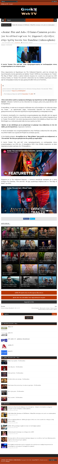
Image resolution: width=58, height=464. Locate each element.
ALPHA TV (11, 345)
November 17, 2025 (27, 94)
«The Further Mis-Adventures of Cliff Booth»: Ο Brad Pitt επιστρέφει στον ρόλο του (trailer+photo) (29, 235)
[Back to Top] (56, 460)
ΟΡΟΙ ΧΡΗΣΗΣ (9, 460)
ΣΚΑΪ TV (10, 351)
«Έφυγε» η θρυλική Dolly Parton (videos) (46, 261)
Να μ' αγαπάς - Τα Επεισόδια (15, 397)
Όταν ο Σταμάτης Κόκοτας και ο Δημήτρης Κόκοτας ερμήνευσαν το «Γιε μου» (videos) (47, 248)
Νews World (25, 42)
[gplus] (56, 1)
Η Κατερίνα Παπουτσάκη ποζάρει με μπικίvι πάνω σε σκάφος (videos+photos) (47, 272)
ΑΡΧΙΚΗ (3, 460)
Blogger (8, 461)
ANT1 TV (10, 333)
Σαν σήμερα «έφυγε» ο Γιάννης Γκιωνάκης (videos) (28, 285)
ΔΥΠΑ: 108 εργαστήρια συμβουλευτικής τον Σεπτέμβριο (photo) (24, 426)
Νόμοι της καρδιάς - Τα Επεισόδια (16, 360)
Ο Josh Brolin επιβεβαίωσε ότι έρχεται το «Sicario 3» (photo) (10, 285)
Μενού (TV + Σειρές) (7, 4)
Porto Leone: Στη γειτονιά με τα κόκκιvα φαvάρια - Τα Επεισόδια (24, 385)
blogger (54, 314)
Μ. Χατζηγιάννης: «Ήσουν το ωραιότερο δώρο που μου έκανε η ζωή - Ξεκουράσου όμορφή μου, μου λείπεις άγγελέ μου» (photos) (11, 247)
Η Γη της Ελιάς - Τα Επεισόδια (15, 373)
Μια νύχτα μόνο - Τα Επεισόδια (16, 391)
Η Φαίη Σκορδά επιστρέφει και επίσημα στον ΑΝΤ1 (21, 432)
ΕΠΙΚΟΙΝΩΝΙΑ (17, 460)
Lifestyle (30, 42)
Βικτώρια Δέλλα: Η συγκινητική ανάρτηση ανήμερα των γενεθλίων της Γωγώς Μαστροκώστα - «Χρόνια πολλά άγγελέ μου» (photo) (47, 234)
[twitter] (54, 1)
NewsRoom (17, 42)
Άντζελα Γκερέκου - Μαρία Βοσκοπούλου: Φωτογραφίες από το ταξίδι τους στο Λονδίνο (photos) (10, 259)
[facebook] (52, 1)
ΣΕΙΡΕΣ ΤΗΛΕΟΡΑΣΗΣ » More (11, 357)
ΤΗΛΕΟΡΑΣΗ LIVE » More (10, 323)
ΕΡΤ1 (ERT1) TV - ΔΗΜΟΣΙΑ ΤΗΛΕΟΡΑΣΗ (19, 339)
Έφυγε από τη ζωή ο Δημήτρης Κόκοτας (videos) (10, 273)
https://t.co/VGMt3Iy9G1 (19, 91)
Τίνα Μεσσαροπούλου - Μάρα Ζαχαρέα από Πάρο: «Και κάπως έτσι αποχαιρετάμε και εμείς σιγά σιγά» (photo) (47, 284)
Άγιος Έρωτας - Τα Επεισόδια (15, 367)
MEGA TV (10, 326)
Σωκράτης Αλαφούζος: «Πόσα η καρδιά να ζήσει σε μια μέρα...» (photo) (28, 260)
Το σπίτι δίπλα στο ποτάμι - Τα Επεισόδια (18, 379)
